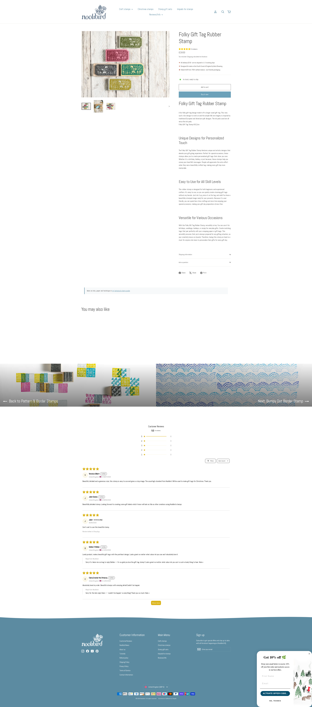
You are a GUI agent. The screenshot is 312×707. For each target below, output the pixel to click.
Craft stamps (125, 9)
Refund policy (124, 658)
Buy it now (204, 94)
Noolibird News (124, 645)
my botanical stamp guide (121, 290)
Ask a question (183, 262)
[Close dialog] (309, 653)
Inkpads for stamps (185, 9)
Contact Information (126, 675)
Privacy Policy (124, 666)
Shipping (190, 57)
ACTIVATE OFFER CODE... (275, 693)
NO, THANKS (275, 701)
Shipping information (185, 254)
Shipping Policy (124, 662)
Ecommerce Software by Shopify (167, 699)
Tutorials (122, 653)
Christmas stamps (145, 9)
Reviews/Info (155, 14)
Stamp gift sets (165, 9)
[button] (185, 49)
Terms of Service (125, 670)
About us (122, 649)
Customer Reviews (126, 641)
